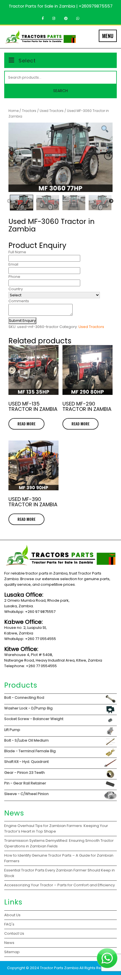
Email (13, 264)
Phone (14, 276)
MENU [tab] (107, 35)
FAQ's (9, 924)
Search (60, 90)
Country (15, 289)
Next (111, 201)
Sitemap (12, 952)
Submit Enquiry (22, 320)
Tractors (29, 110)
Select (27, 60)
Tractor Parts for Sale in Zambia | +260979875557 (61, 6)
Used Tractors (52, 110)
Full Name (17, 252)
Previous (9, 201)
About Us (12, 915)
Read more (26, 423)
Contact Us (14, 933)
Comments (18, 301)
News (9, 942)
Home (13, 110)
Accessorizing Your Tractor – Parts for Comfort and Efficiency (59, 885)
